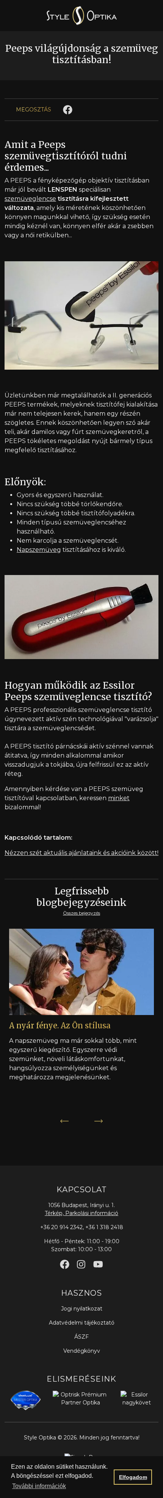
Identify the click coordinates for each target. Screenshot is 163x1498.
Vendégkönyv (81, 1350)
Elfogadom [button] (133, 1477)
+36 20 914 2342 (61, 1227)
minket (119, 798)
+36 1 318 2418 (104, 1227)
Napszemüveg (39, 549)
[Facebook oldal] (64, 1264)
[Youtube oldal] (98, 1264)
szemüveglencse (30, 198)
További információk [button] (39, 1486)
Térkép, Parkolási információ (81, 1213)
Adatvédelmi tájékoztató (81, 1322)
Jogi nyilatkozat (81, 1308)
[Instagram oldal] (81, 1264)
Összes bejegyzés (81, 913)
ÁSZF (81, 1336)
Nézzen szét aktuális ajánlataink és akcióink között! (81, 852)
